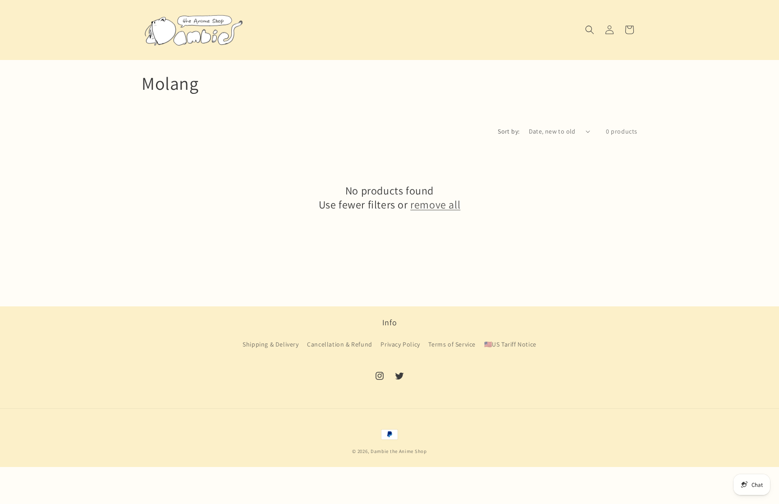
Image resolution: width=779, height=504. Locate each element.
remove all (435, 205)
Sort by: (508, 131)
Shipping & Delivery (270, 344)
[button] (590, 30)
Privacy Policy (400, 344)
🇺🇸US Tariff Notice (510, 344)
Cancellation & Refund (339, 344)
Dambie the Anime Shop (399, 451)
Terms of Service (452, 344)
